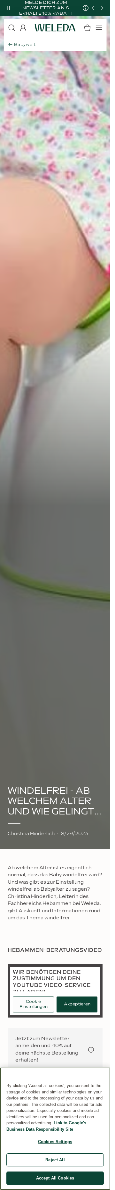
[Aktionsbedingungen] (81, 8)
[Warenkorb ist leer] (87, 28)
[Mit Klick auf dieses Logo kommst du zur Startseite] (55, 27)
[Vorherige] (93, 8)
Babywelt (25, 44)
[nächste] (102, 8)
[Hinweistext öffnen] (91, 1050)
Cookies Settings (55, 1141)
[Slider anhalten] (8, 8)
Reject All (55, 1159)
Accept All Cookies (55, 1178)
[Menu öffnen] (99, 28)
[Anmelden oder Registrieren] (23, 28)
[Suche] (11, 28)
